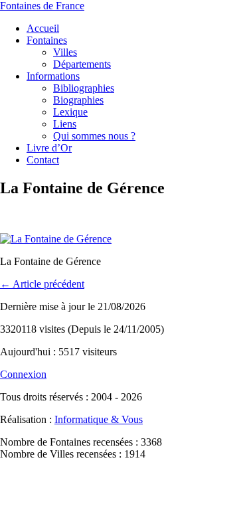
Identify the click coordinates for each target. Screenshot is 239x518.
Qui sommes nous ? (94, 135)
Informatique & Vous (98, 419)
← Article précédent (42, 284)
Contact (43, 159)
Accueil (43, 28)
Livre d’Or (49, 147)
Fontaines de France (42, 5)
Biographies (78, 100)
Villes (65, 52)
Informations (53, 76)
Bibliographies (83, 88)
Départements (82, 64)
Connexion (23, 374)
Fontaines (47, 40)
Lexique (70, 112)
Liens (64, 124)
